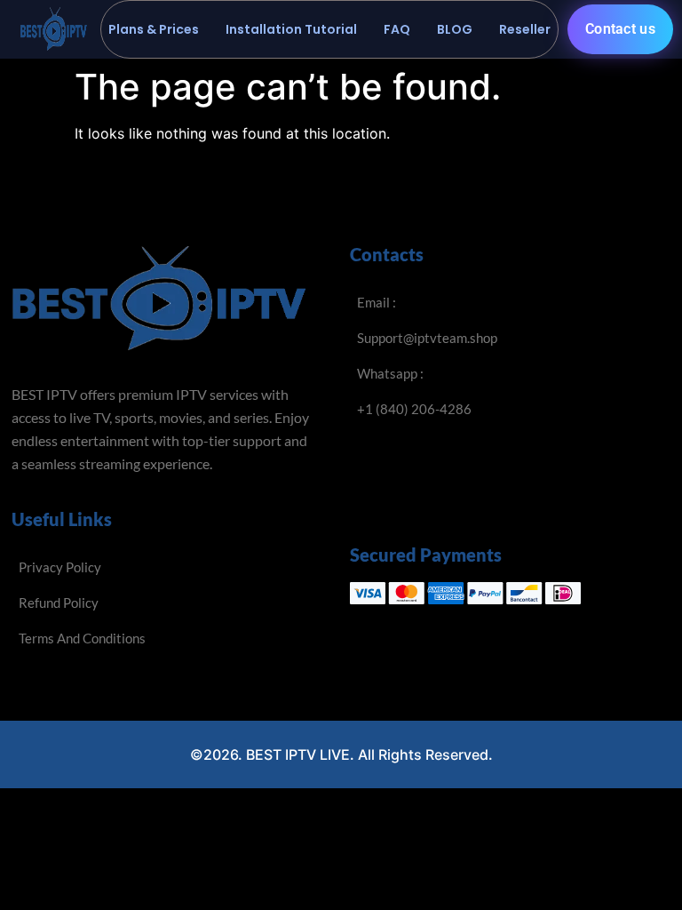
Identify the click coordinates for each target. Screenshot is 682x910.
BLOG (454, 29)
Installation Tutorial (291, 29)
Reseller (525, 29)
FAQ (397, 29)
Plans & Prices (153, 29)
